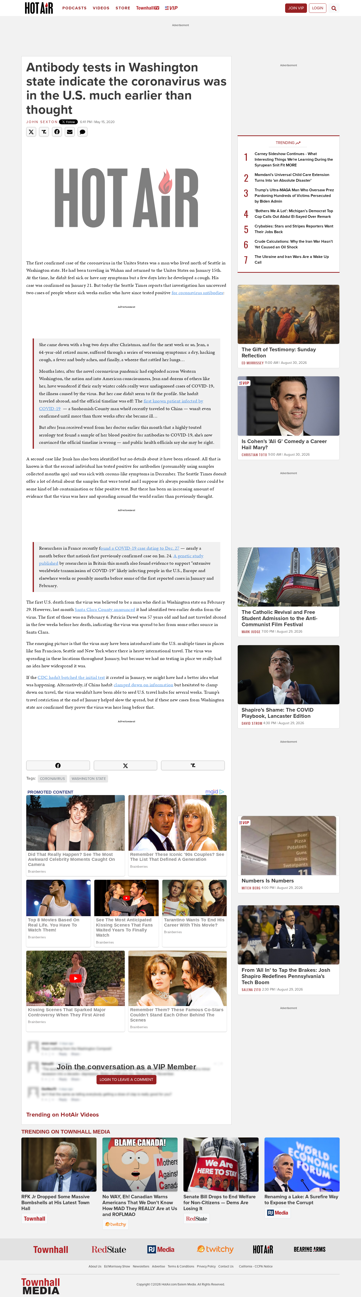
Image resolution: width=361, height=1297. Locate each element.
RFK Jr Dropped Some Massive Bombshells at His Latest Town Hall (55, 1203)
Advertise (158, 1266)
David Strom (252, 723)
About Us (95, 1266)
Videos (101, 8)
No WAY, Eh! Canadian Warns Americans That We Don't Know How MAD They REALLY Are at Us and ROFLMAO (139, 1205)
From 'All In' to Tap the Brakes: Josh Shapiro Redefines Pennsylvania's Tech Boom (286, 976)
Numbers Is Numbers (268, 881)
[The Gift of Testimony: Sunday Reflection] (288, 314)
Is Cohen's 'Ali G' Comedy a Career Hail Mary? (284, 444)
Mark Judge (251, 631)
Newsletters (141, 1266)
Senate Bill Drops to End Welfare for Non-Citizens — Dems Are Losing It (219, 1203)
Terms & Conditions (181, 1266)
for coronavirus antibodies (197, 292)
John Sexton (42, 122)
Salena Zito (251, 989)
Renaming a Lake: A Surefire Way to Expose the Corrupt (301, 1200)
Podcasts (74, 8)
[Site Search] (334, 8)
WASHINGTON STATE (89, 779)
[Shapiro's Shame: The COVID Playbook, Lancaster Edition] (288, 674)
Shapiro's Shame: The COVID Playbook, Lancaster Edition (278, 713)
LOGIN (317, 8)
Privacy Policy (206, 1266)
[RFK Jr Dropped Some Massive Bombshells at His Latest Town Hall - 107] (59, 1164)
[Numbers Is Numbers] (288, 845)
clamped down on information (143, 684)
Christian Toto (254, 454)
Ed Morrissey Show (117, 1266)
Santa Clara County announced (105, 609)
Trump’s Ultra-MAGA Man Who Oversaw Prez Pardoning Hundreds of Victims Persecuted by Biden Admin (294, 196)
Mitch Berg (251, 887)
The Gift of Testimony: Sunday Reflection (279, 352)
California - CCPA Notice (256, 1266)
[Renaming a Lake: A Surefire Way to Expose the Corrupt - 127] (302, 1164)
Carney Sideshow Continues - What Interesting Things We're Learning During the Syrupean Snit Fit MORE (294, 159)
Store (123, 8)
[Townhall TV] (148, 8)
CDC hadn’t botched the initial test (71, 677)
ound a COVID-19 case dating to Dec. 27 (139, 548)
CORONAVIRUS (52, 779)
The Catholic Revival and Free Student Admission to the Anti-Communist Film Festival (280, 618)
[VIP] (172, 8)
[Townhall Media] (40, 1286)
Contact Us (226, 1266)
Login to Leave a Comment (126, 1079)
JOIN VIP (296, 8)
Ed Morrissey (253, 362)
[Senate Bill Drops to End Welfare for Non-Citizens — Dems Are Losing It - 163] (221, 1164)
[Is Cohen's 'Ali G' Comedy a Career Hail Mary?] (288, 405)
